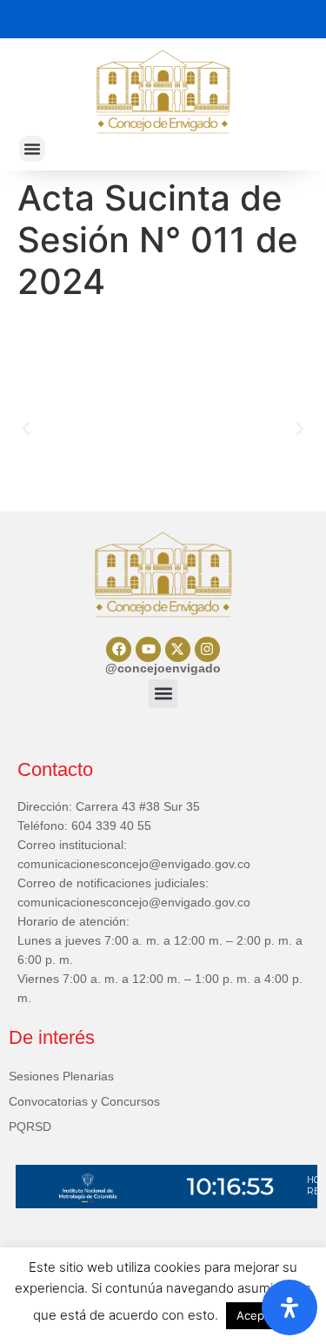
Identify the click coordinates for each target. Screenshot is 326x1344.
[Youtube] (148, 649)
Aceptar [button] (257, 1315)
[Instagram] (207, 649)
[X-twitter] (177, 649)
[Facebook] (118, 649)
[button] (32, 149)
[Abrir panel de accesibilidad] (289, 1307)
